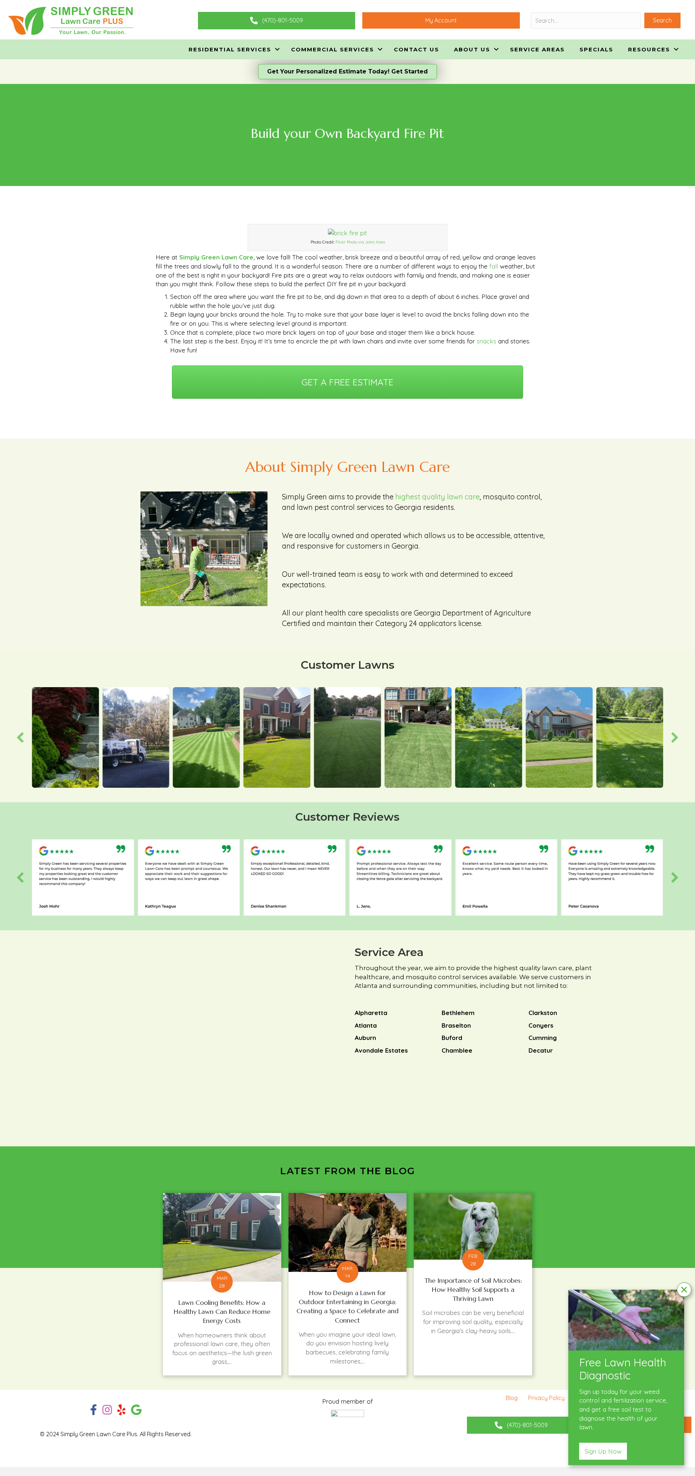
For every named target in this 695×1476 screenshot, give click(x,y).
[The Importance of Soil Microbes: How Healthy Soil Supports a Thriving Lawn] (473, 1284)
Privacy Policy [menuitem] (546, 1397)
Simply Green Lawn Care (216, 257)
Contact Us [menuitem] (416, 49)
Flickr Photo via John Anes (360, 242)
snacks (486, 341)
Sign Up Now (603, 1451)
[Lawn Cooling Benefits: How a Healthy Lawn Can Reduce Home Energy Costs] (222, 1284)
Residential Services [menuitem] (230, 49)
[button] (662, 20)
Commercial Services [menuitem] (332, 49)
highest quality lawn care (437, 496)
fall (494, 266)
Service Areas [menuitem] (537, 49)
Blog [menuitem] (512, 1397)
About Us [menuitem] (472, 49)
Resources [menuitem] (649, 49)
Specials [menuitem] (596, 49)
